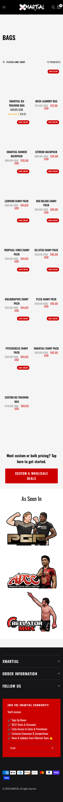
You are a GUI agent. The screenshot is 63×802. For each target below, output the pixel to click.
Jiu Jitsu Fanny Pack (46, 250)
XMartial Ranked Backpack (17, 154)
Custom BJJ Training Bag (17, 399)
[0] (58, 7)
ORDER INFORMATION (20, 673)
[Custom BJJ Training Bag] (17, 378)
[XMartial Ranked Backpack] (17, 133)
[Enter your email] (52, 748)
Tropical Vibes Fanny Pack (16, 252)
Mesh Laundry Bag (46, 101)
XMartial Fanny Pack (46, 348)
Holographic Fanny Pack (16, 301)
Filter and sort (16, 62)
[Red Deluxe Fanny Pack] (46, 182)
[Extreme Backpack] (46, 133)
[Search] (53, 7)
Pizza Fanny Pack (46, 299)
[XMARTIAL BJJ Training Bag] (17, 82)
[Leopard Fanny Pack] (17, 182)
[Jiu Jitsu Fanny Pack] (46, 231)
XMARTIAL (11, 661)
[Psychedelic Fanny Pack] (17, 329)
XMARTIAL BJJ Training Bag (17, 103)
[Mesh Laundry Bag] (46, 82)
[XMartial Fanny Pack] (46, 329)
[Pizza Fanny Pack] (46, 280)
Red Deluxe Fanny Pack (46, 203)
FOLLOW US (12, 686)
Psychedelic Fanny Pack (17, 350)
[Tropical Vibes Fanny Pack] (17, 231)
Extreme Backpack (46, 152)
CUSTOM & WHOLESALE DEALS (31, 476)
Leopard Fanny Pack (17, 201)
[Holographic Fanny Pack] (17, 280)
